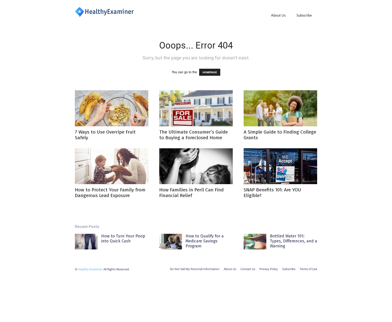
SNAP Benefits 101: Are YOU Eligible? (272, 192)
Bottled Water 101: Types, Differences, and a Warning (293, 241)
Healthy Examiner (90, 269)
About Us (278, 15)
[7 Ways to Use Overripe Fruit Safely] (111, 108)
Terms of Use (308, 269)
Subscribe (304, 15)
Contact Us (247, 269)
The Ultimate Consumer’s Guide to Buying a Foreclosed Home (193, 135)
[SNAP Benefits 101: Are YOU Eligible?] (280, 166)
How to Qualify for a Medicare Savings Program (205, 241)
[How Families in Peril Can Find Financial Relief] (196, 166)
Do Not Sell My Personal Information (194, 269)
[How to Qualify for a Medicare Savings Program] (170, 241)
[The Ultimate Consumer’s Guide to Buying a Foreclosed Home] (196, 108)
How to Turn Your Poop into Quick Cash (123, 239)
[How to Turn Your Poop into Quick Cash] (86, 241)
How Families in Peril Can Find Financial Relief (191, 192)
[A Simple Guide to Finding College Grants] (280, 108)
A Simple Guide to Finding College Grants (280, 135)
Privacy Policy (269, 269)
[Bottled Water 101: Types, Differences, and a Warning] (255, 241)
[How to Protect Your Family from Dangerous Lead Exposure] (111, 166)
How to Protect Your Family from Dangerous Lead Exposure (110, 192)
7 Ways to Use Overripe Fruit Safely (105, 135)
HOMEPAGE (210, 72)
